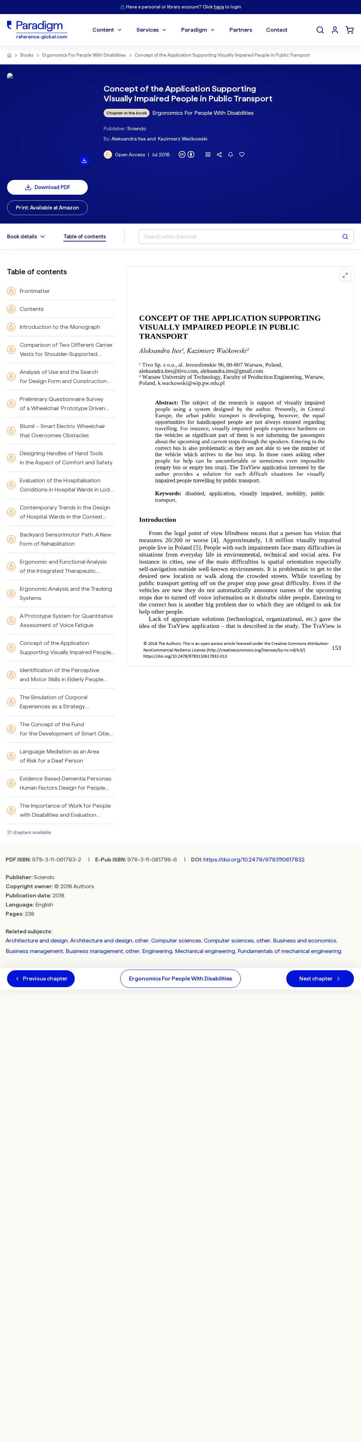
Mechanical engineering (205, 951)
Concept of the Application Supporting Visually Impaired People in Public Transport (222, 55)
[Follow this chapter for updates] (230, 154)
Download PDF (53, 187)
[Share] (219, 154)
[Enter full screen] (345, 275)
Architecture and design (37, 940)
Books (26, 55)
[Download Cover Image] (84, 160)
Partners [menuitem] (241, 29)
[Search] (320, 30)
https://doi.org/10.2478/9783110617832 (254, 859)
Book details (22, 236)
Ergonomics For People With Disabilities (84, 55)
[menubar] (189, 30)
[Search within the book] (345, 236)
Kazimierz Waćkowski (182, 139)
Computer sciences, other (237, 940)
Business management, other (103, 951)
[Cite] (208, 154)
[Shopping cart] (349, 30)
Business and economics (304, 940)
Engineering (157, 951)
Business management (34, 951)
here (219, 7)
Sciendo (136, 128)
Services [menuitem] (147, 29)
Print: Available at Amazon (47, 208)
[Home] (9, 55)
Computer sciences (176, 940)
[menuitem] (335, 30)
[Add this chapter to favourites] (242, 154)
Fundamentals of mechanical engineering (289, 951)
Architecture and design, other (109, 940)
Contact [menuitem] (276, 29)
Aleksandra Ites (128, 139)
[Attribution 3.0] (186, 154)
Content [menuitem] (103, 29)
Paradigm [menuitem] (194, 29)
